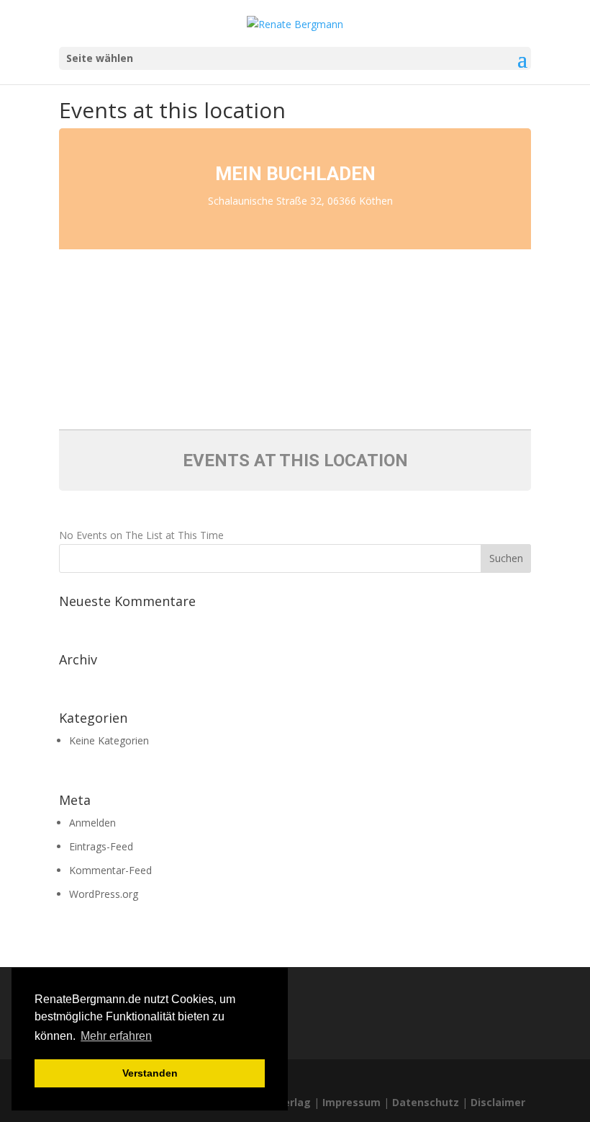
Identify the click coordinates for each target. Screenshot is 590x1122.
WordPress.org (103, 894)
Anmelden (92, 822)
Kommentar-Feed (110, 870)
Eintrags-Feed (101, 846)
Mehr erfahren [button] (116, 1036)
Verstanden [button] (150, 1073)
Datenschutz (425, 1102)
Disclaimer (498, 1102)
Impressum (351, 1102)
